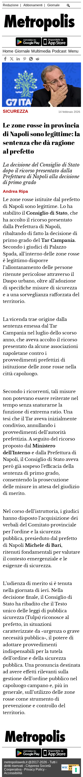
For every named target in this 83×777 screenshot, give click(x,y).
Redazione (11, 5)
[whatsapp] (31, 59)
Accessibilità (13, 773)
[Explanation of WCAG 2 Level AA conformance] (70, 769)
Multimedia (41, 51)
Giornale (53, 5)
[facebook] (5, 59)
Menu (73, 51)
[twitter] (12, 59)
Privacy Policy (34, 769)
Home (8, 51)
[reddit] (37, 59)
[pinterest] (25, 59)
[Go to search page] (68, 5)
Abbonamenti (33, 5)
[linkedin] (18, 59)
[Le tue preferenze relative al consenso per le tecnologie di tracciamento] (76, 770)
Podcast (59, 51)
